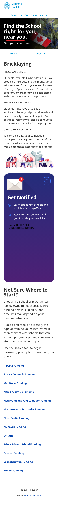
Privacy (34, 489)
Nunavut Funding (15, 427)
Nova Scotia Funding (16, 418)
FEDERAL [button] (14, 53)
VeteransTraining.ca (32, 495)
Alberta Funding (14, 365)
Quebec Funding (14, 453)
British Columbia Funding (20, 374)
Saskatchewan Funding (18, 462)
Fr (45, 15)
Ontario (8, 435)
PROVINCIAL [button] (43, 53)
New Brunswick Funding (19, 392)
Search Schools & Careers (27, 15)
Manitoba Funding (15, 383)
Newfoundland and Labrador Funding (27, 400)
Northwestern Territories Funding (24, 409)
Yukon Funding (13, 470)
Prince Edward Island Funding (22, 444)
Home (23, 489)
